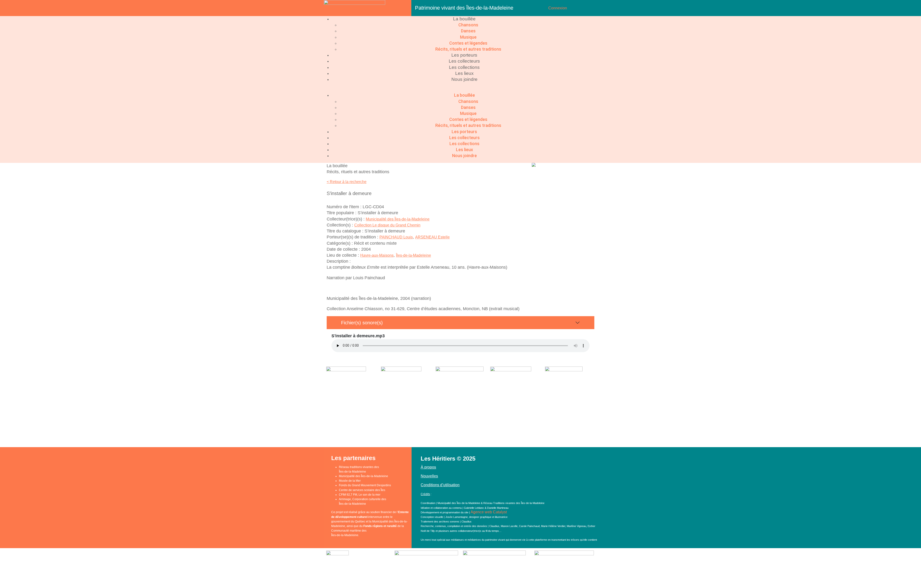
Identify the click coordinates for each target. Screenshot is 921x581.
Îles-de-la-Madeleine (413, 255)
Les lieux (464, 73)
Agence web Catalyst (489, 512)
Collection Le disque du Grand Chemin (387, 225)
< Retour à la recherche (346, 182)
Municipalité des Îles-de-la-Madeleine (398, 219)
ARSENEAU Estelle (432, 237)
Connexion (557, 8)
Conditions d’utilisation (440, 485)
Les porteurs (464, 55)
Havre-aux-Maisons (377, 255)
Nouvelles (429, 476)
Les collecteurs (464, 61)
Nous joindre (464, 79)
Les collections (464, 67)
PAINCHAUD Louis (396, 237)
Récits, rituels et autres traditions (468, 49)
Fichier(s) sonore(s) (362, 322)
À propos (428, 467)
